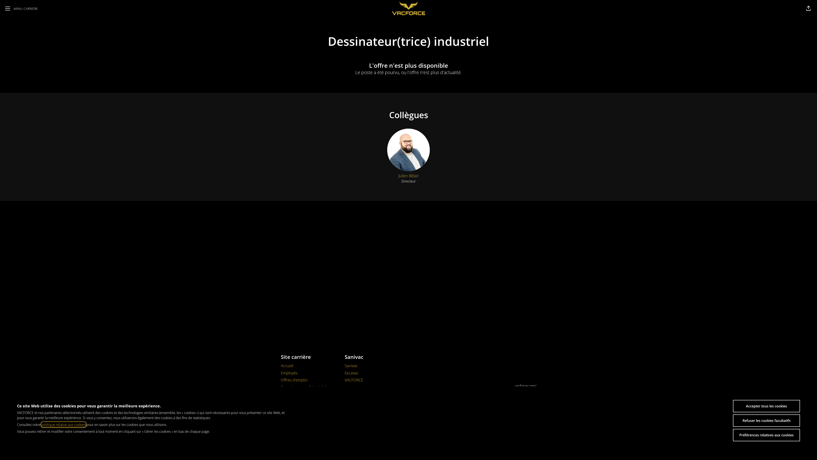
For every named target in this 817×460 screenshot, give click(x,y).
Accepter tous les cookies (766, 406)
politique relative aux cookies (63, 424)
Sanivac (351, 365)
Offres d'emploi (294, 379)
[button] (808, 8)
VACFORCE (354, 379)
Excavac (352, 372)
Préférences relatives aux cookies (766, 435)
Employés (289, 372)
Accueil (287, 365)
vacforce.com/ (525, 386)
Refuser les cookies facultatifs (767, 420)
